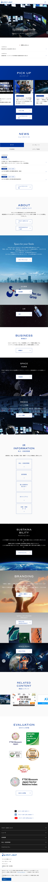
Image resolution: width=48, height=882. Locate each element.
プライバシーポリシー (21, 872)
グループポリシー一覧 (6, 861)
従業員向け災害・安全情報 (7, 866)
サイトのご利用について (7, 859)
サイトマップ (4, 863)
